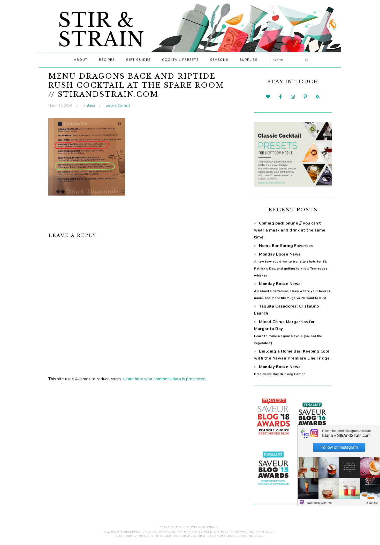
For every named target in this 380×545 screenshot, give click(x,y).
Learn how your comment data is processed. (165, 379)
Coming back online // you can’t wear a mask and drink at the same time (289, 230)
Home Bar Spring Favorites (286, 245)
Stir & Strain (101, 29)
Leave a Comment (118, 106)
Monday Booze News (292, 290)
